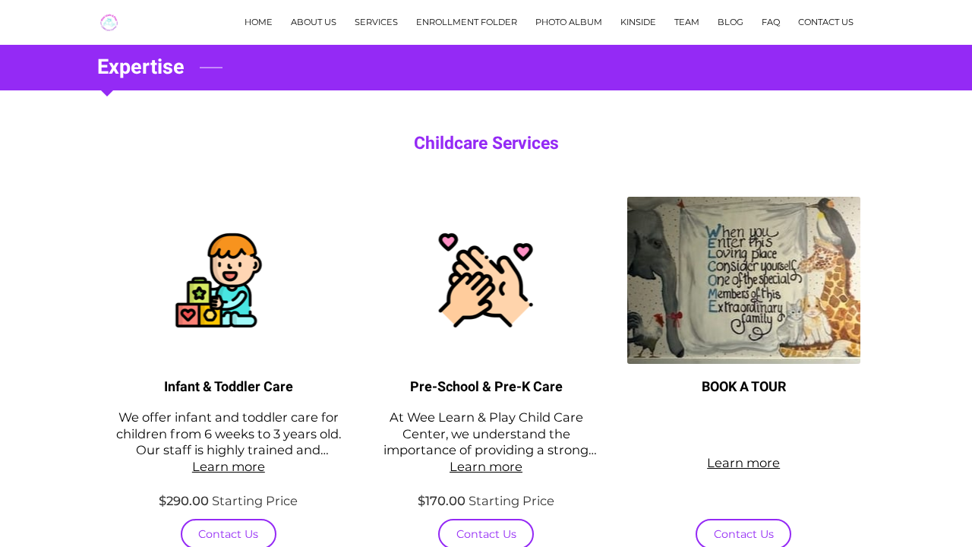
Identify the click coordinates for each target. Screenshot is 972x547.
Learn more (228, 466)
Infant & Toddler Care (228, 386)
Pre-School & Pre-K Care (486, 386)
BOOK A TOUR (744, 386)
